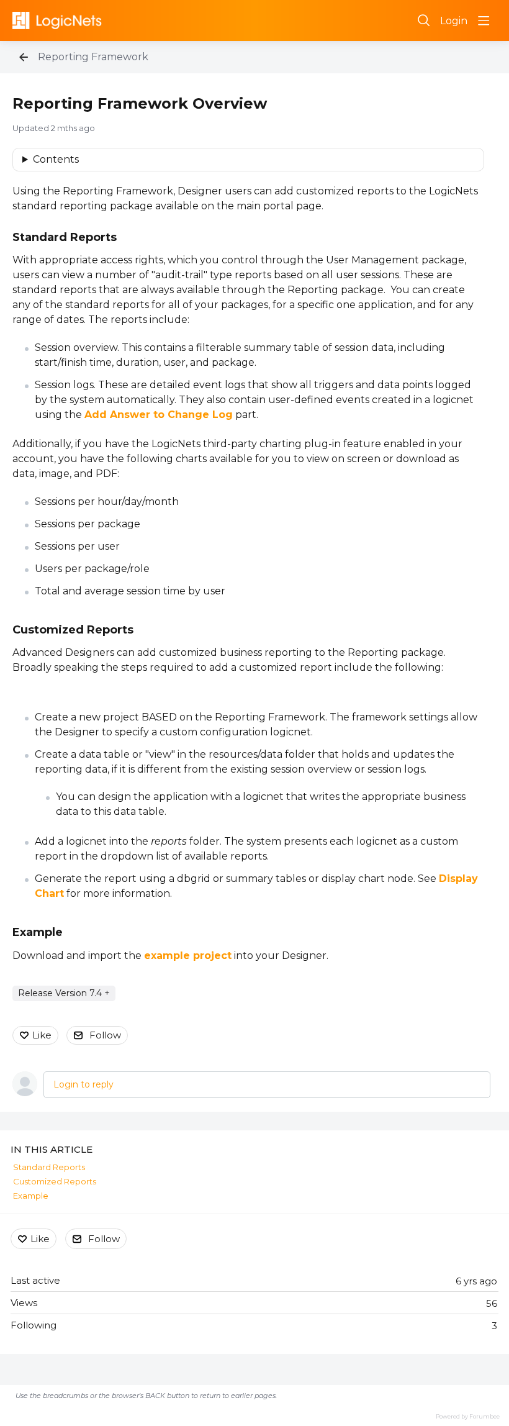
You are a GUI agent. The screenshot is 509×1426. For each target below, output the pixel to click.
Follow (105, 1035)
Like (42, 1035)
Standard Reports (64, 237)
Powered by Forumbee (468, 1416)
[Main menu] (483, 20)
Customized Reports (72, 630)
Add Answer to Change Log (158, 414)
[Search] (424, 20)
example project (188, 955)
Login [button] (453, 21)
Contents (56, 159)
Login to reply (83, 1084)
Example (37, 932)
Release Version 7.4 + (64, 993)
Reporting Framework (93, 57)
